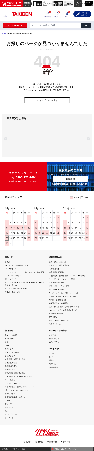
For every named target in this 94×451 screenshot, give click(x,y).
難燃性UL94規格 (11, 366)
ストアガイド (54, 335)
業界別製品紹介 (56, 257)
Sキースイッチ (10, 279)
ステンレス (9, 349)
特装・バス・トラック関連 (59, 286)
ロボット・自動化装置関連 (59, 265)
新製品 (7, 262)
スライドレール (11, 414)
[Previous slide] (5, 138)
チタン (7, 342)
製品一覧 (9, 257)
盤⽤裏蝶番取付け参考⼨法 (15, 397)
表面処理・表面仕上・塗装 (15, 359)
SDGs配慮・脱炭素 (56, 313)
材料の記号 (9, 338)
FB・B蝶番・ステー (12, 269)
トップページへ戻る (47, 100)
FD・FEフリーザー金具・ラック (17, 288)
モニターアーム (55, 324)
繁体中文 (52, 363)
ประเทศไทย (53, 367)
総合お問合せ (54, 342)
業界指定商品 (10, 369)
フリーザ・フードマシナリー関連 (62, 279)
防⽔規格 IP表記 (11, 362)
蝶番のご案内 (10, 393)
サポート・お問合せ (58, 330)
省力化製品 (53, 317)
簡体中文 (52, 360)
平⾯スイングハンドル (13, 383)
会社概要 (39, 441)
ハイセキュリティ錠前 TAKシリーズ (62, 310)
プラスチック (10, 356)
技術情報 (9, 330)
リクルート (66, 441)
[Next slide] (88, 138)
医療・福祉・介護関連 (57, 262)
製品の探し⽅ (54, 338)
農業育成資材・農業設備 (58, 303)
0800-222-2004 (26, 177)
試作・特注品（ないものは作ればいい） (64, 306)
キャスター (9, 407)
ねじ (6, 411)
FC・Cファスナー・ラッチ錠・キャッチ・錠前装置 (24, 272)
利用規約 (5, 449)
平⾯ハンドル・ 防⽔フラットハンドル (20, 387)
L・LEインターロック (13, 275)
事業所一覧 (52, 441)
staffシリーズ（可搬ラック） (60, 320)
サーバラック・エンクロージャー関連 (63, 293)
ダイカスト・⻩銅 (12, 352)
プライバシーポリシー (19, 449)
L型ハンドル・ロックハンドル (16, 390)
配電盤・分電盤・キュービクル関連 (62, 296)
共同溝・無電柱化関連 (57, 300)
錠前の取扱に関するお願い (15, 373)
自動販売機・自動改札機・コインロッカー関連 (67, 275)
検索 (86, 25)
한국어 (51, 357)
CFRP (7, 345)
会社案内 (27, 441)
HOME (4, 34)
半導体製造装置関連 (56, 272)
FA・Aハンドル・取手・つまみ (17, 265)
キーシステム (10, 380)
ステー (7, 400)
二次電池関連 (54, 269)
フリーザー (9, 404)
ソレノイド (9, 417)
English (52, 353)
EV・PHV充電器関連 (56, 289)
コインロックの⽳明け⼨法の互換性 (18, 376)
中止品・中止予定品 (12, 292)
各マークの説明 (11, 335)
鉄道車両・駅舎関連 (56, 282)
